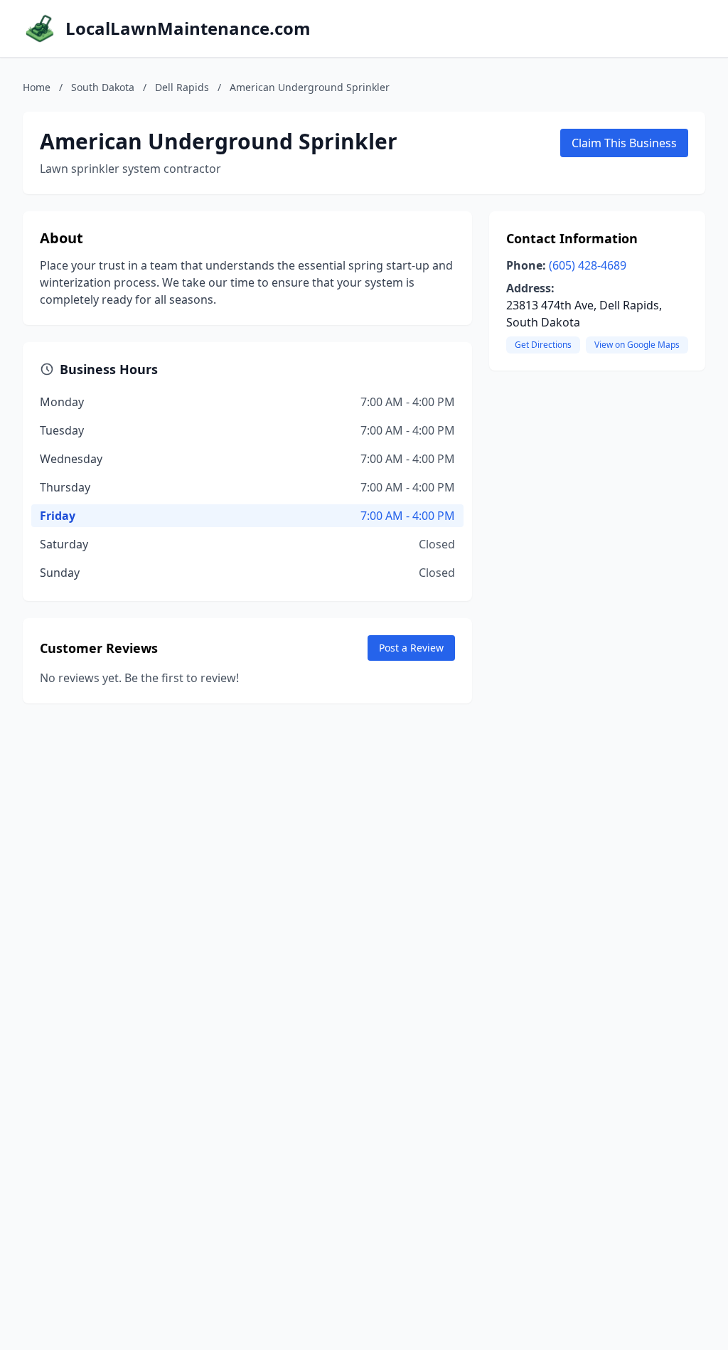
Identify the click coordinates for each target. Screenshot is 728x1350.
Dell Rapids (182, 87)
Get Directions (543, 345)
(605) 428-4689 (587, 265)
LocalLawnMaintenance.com (188, 28)
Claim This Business (624, 143)
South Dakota (102, 87)
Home (36, 87)
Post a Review (411, 647)
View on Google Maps (637, 345)
